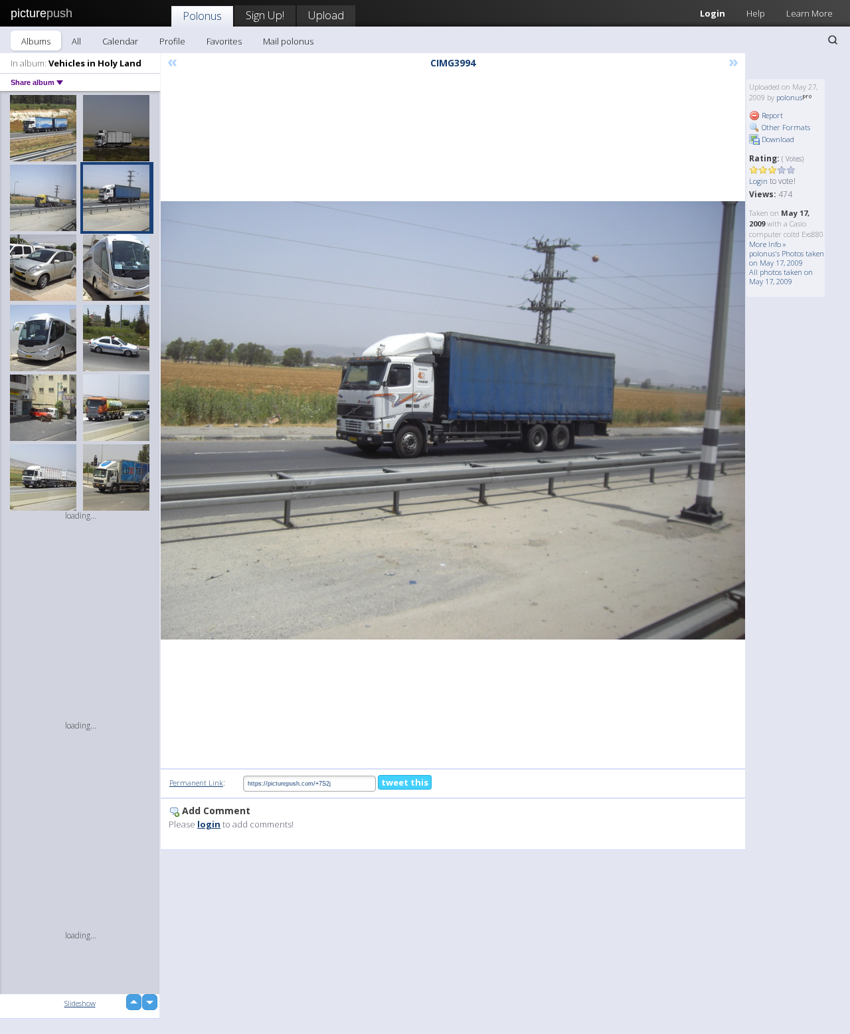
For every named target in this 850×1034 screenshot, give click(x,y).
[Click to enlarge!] (453, 420)
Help (755, 13)
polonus (789, 97)
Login (712, 13)
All (76, 41)
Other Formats (785, 127)
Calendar (120, 41)
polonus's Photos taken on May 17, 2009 (786, 258)
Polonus (202, 15)
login (208, 824)
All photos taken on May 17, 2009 (781, 276)
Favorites (224, 41)
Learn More (809, 13)
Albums (35, 41)
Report (771, 115)
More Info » (767, 244)
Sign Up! (265, 15)
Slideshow (80, 1003)
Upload (326, 15)
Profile (172, 41)
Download (777, 139)
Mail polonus (288, 41)
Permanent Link (196, 783)
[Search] (832, 39)
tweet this (404, 782)
